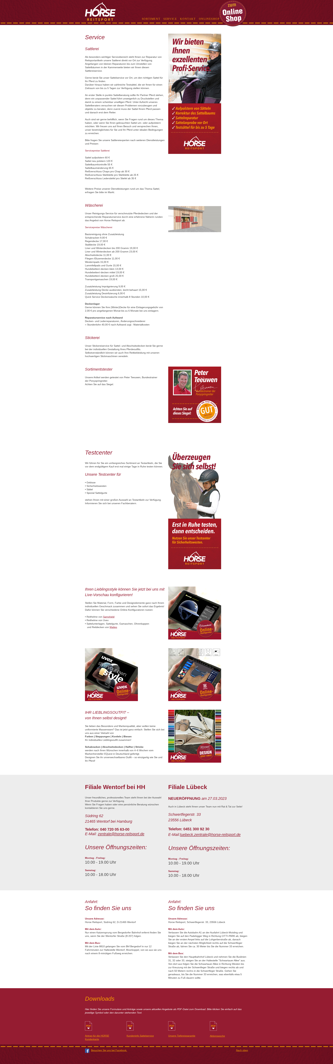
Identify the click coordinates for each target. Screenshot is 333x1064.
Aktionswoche (217, 1036)
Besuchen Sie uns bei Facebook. (109, 1050)
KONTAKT (188, 18)
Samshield (108, 616)
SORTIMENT (151, 18)
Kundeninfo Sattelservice (140, 1035)
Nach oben (242, 1050)
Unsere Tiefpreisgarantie (181, 1035)
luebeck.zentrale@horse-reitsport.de (210, 834)
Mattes (113, 627)
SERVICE (170, 18)
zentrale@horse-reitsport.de (121, 834)
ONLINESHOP (209, 18)
